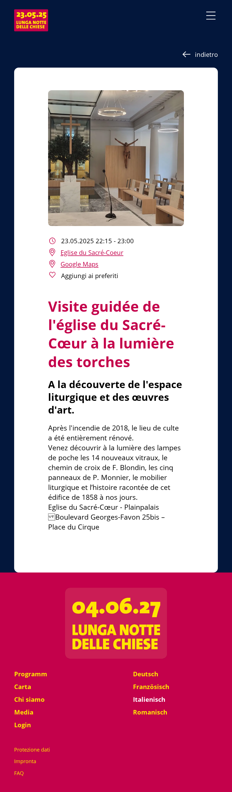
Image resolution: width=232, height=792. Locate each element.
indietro (206, 54)
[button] (116, 275)
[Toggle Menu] (211, 15)
